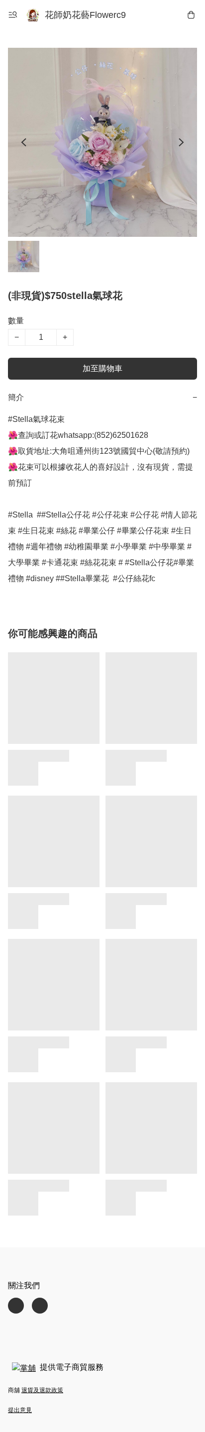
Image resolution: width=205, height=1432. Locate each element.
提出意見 (20, 1410)
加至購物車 (102, 368)
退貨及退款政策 (42, 1390)
